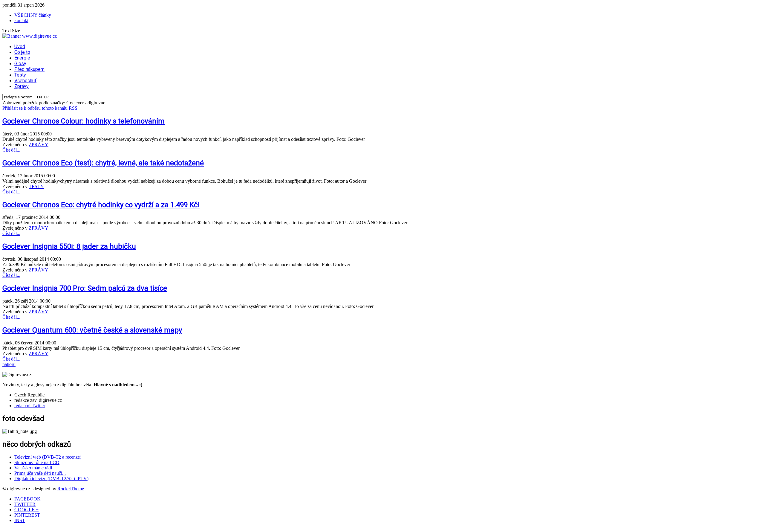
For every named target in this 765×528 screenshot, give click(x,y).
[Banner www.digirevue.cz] (29, 36)
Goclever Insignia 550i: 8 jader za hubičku (69, 246)
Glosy (20, 63)
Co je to (22, 52)
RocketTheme (70, 488)
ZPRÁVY (38, 144)
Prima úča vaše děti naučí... (40, 473)
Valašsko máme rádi (33, 467)
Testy (20, 75)
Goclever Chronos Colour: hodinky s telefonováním (83, 121)
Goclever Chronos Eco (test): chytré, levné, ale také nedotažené (103, 163)
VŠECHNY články (32, 15)
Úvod (19, 46)
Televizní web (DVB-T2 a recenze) (47, 457)
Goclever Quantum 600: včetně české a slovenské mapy (92, 330)
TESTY (36, 186)
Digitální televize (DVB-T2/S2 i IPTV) (51, 478)
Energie (22, 58)
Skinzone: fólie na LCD (36, 462)
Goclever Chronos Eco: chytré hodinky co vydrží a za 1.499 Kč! (101, 205)
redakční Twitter (29, 405)
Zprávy (21, 86)
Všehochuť (25, 80)
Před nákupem (29, 69)
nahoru (9, 364)
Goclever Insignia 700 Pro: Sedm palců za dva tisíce (84, 288)
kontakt (21, 20)
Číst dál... (11, 149)
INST (19, 520)
